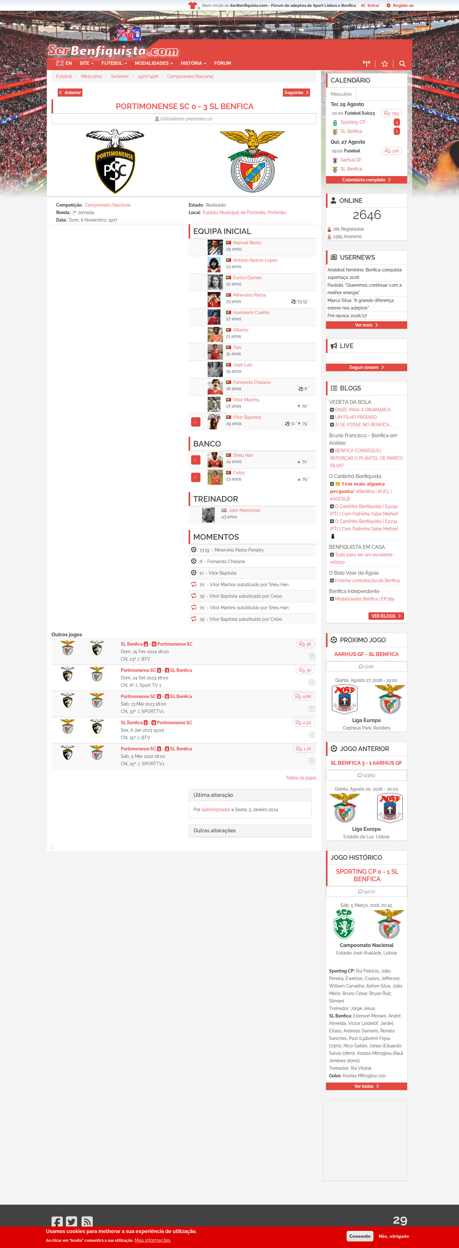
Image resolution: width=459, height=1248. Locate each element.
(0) (186, 118)
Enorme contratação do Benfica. (368, 580)
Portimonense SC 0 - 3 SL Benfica (185, 106)
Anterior (73, 92)
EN (69, 63)
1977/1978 (148, 76)
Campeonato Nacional (190, 76)
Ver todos (363, 1086)
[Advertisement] (251, 48)
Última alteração (213, 795)
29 (400, 1219)
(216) (369, 666)
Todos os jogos (301, 777)
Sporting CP (353, 122)
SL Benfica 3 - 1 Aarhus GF (366, 763)
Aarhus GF (351, 159)
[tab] (250, 795)
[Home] (112, 42)
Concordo (360, 1236)
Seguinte (293, 92)
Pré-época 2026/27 (347, 315)
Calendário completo (363, 179)
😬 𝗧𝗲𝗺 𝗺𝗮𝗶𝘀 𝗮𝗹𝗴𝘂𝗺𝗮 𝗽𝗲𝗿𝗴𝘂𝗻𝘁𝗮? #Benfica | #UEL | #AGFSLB (361, 491)
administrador (216, 809)
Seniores (120, 76)
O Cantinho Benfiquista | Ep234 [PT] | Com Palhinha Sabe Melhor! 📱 (364, 529)
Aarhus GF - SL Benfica (366, 654)
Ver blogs (384, 616)
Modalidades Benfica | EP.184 (364, 598)
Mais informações (152, 1240)
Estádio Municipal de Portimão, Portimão (244, 212)
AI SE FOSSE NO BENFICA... (363, 424)
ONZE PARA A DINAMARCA (363, 409)
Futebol (64, 76)
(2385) (369, 775)
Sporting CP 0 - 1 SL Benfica (367, 875)
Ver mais (364, 325)
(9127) (369, 891)
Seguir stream (363, 367)
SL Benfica (351, 131)
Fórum (222, 63)
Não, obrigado (394, 1236)
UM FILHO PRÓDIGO (356, 417)
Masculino (91, 76)
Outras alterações (215, 831)
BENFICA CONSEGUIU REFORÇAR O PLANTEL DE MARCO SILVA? (366, 458)
